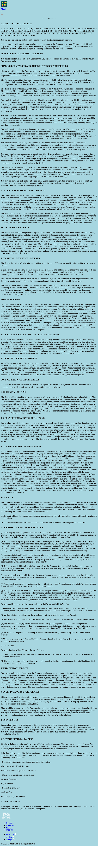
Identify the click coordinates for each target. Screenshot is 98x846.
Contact (9, 823)
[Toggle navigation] (2, 14)
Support (9, 830)
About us (10, 825)
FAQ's (8, 827)
